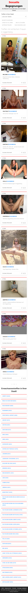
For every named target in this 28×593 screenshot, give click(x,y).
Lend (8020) (5, 477)
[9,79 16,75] (14, 133)
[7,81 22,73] (14, 54)
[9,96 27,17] (14, 99)
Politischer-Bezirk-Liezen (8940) (11, 524)
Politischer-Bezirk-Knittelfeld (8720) (12, 514)
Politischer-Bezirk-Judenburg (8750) (12, 509)
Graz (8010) (5, 434)
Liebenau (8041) (6, 487)
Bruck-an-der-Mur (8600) (9, 400)
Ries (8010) (5, 548)
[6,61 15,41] (14, 289)
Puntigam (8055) (6, 543)
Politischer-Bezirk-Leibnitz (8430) (11, 519)
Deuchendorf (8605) (7, 405)
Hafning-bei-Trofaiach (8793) (10, 448)
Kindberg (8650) (6, 468)
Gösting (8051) (6, 424)
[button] (21, 82)
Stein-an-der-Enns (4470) (9, 562)
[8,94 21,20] (14, 324)
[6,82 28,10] (14, 169)
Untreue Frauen (7, 25)
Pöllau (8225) (6, 538)
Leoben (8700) (6, 482)
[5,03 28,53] (14, 247)
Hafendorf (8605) (7, 444)
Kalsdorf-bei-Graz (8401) (9, 463)
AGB (2, 588)
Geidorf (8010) (6, 420)
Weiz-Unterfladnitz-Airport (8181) (11, 577)
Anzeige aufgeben (22, 588)
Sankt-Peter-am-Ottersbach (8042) (12, 553)
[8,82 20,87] (14, 359)
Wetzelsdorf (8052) (7, 582)
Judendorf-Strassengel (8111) (10, 458)
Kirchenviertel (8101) (8, 473)
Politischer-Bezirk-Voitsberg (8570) (12, 529)
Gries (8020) (5, 439)
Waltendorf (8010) (7, 572)
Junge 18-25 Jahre (7, 22)
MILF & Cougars (20, 22)
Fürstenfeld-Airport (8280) (9, 415)
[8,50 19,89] (14, 204)
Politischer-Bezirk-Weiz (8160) (10, 533)
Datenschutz (8, 588)
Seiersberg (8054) (7, 558)
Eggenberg (11, 74)
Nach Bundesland (20, 25)
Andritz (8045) (6, 396)
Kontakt (14, 588)
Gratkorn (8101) (6, 429)
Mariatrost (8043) (7, 492)
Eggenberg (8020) (7, 410)
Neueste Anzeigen (7, 20)
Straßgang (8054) (7, 567)
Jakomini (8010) (6, 453)
